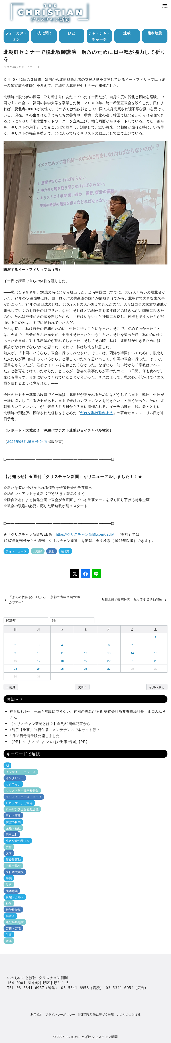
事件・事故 (13, 815)
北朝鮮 (37, 551)
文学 (9, 853)
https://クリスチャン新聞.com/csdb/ (85, 534)
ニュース (35, 67)
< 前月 (10, 686)
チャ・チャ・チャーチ (99, 35)
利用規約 (37, 1014)
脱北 (52, 551)
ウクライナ (13, 784)
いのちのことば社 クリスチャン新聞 (91, 1036)
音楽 (9, 941)
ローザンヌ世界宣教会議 (22, 809)
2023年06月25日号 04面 (27, 441)
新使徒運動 (13, 859)
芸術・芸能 (13, 928)
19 (85, 661)
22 (155, 661)
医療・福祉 (13, 828)
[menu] (165, 5)
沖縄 (9, 878)
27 (109, 668)
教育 (9, 847)
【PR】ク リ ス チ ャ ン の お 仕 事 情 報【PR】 (49, 741)
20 (109, 661)
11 (62, 653)
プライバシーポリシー (60, 1014)
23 (15, 668)
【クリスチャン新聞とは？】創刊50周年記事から (50, 723)
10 (39, 653)
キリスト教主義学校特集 (22, 790)
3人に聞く (44, 32)
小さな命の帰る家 (18, 841)
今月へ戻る (157, 686)
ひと (71, 32)
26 (85, 668)
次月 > (82, 686)
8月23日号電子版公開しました (35, 735)
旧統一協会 (13, 865)
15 (155, 653)
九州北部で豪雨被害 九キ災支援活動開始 (131, 599)
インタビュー (15, 778)
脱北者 (65, 551)
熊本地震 (154, 32)
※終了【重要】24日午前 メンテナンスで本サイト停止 (55, 729)
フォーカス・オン (16, 35)
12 (85, 653)
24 (39, 668)
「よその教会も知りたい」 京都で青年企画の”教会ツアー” (44, 599)
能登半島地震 (15, 922)
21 (132, 661)
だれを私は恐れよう (96, 412)
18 (62, 661)
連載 (127, 32)
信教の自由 (13, 822)
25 (62, 668)
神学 (9, 903)
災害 (9, 884)
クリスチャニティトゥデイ (24, 797)
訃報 (9, 934)
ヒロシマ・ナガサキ (19, 803)
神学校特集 (13, 909)
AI (7, 765)
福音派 (10, 916)
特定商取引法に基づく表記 (96, 1014)
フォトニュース (16, 551)
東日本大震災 (15, 872)
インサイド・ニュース (21, 772)
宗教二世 (12, 834)
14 (132, 653)
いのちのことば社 (128, 1014)
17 (39, 661)
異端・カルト (15, 897)
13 (109, 653)
